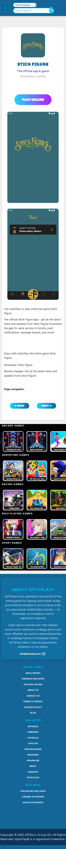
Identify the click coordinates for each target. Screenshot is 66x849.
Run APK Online (33, 684)
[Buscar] (51, 10)
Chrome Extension (33, 796)
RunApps (33, 771)
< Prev (19, 405)
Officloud (33, 777)
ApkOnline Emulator (33, 791)
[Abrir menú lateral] (5, 8)
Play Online (33, 100)
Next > (46, 405)
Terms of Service (33, 701)
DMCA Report (33, 673)
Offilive (33, 743)
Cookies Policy (33, 707)
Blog (33, 712)
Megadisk (33, 754)
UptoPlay (33, 737)
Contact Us (33, 695)
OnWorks (33, 732)
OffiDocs (33, 726)
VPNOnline (33, 760)
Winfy (33, 766)
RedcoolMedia (33, 749)
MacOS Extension (33, 802)
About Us (33, 690)
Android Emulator (33, 678)
